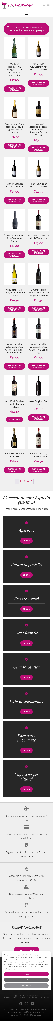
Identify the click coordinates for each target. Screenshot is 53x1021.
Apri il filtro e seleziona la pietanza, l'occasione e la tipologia (26, 29)
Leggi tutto (14, 419)
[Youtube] (32, 1003)
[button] (26, 14)
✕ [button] (48, 955)
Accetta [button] (26, 974)
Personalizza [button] (26, 985)
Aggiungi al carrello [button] (14, 88)
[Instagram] (26, 1003)
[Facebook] (20, 1003)
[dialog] (26, 970)
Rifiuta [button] (26, 980)
